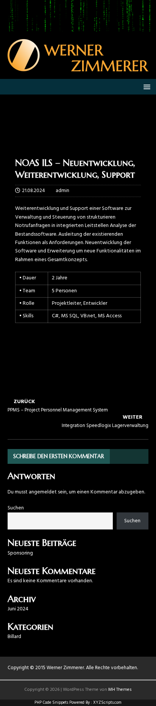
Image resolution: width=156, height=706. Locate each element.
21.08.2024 (33, 191)
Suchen (16, 508)
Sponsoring (20, 553)
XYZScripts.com (107, 702)
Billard (14, 636)
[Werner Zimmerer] (78, 27)
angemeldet (43, 492)
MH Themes (120, 689)
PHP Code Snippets (51, 702)
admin (62, 191)
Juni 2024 (18, 609)
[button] (145, 86)
